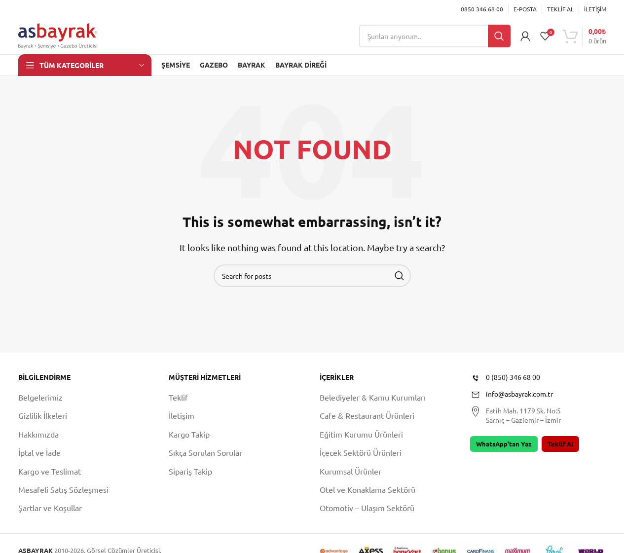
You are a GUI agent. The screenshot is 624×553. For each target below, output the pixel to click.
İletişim (181, 415)
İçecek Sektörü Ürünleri (361, 452)
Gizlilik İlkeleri (42, 415)
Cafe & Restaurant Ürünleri (367, 415)
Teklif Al (560, 444)
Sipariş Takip (190, 471)
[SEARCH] (399, 275)
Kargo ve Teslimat (49, 471)
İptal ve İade (39, 452)
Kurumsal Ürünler (350, 471)
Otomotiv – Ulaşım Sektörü (367, 508)
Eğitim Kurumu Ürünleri (361, 434)
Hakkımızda (38, 434)
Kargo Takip (189, 434)
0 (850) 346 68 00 (513, 376)
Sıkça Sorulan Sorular (205, 452)
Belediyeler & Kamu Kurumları (373, 397)
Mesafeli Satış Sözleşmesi (63, 489)
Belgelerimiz (40, 397)
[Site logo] (57, 34)
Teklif (178, 397)
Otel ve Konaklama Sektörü (367, 489)
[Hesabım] (525, 36)
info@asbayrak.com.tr (519, 393)
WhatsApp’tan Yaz (504, 444)
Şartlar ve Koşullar (50, 508)
